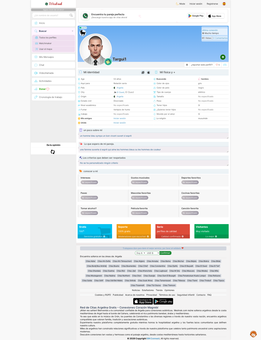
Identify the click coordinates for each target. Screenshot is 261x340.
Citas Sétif (98, 280)
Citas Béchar (178, 261)
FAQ (209, 295)
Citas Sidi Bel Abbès (114, 280)
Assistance (253, 334)
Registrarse (212, 3)
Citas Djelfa (172, 266)
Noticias (136, 290)
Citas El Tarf (214, 266)
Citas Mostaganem (94, 276)
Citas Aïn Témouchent (122, 261)
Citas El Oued (201, 266)
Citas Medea (202, 271)
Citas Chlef (143, 266)
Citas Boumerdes (129, 266)
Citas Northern (124, 276)
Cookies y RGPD (103, 295)
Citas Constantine (157, 266)
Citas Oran (136, 276)
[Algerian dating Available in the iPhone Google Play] (163, 299)
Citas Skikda (130, 280)
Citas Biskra (204, 261)
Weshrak (55, 4)
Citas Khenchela (145, 271)
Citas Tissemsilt (137, 285)
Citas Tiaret (192, 280)
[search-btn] (71, 15)
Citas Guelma (108, 271)
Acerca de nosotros (134, 295)
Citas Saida (87, 280)
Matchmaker (45, 43)
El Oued (120, 92)
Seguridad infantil (185, 295)
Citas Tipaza (218, 280)
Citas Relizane (214, 276)
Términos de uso (167, 295)
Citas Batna (166, 261)
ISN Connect (153, 338)
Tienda (159, 290)
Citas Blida (215, 261)
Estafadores (148, 290)
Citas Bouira (114, 266)
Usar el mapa (45, 49)
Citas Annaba (152, 261)
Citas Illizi (121, 271)
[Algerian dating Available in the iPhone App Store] (143, 299)
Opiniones (169, 290)
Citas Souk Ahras (145, 280)
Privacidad (151, 295)
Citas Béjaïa (191, 261)
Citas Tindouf (205, 280)
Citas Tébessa (179, 280)
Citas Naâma (109, 276)
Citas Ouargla (149, 276)
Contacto (200, 295)
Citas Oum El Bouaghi (167, 276)
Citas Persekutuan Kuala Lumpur (192, 276)
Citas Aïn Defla (104, 261)
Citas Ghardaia (94, 271)
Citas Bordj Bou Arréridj (96, 266)
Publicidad (118, 295)
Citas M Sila (175, 271)
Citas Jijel (131, 271)
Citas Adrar (90, 261)
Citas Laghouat (160, 271)
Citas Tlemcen (169, 285)
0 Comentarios (220, 38)
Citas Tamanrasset (163, 280)
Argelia (120, 87)
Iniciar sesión (196, 3)
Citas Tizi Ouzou (154, 285)
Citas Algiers (139, 261)
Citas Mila (214, 271)
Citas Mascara (188, 271)
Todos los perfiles (47, 37)
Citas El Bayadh (186, 266)
